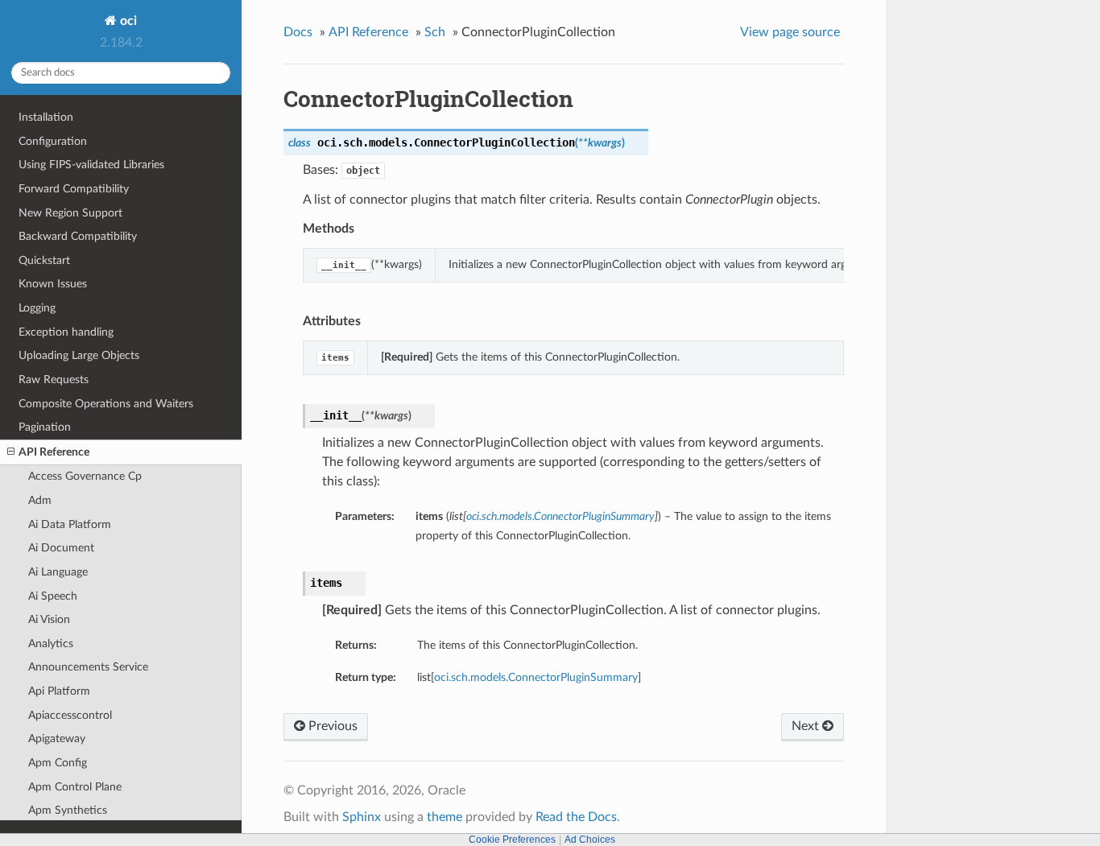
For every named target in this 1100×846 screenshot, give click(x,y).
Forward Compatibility (74, 189)
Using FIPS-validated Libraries (91, 165)
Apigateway (56, 739)
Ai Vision (49, 619)
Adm (40, 500)
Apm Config (57, 763)
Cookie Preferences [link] (512, 839)
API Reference (54, 452)
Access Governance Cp (85, 476)
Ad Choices (589, 839)
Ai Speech (52, 596)
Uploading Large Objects (79, 355)
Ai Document (61, 548)
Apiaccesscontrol (70, 715)
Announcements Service (88, 667)
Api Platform (59, 691)
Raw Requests (54, 379)
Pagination (45, 427)
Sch (434, 32)
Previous (331, 726)
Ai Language (58, 572)
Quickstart (44, 260)
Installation (46, 117)
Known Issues (53, 284)
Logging (37, 308)
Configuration (53, 141)
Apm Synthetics (67, 810)
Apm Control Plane (75, 787)
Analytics (50, 644)
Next (807, 726)
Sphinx (361, 817)
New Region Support (70, 213)
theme (444, 817)
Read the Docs (576, 817)
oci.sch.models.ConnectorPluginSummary (536, 677)
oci (127, 20)
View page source (790, 32)
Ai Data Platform (69, 524)
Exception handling (66, 332)
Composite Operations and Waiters (106, 404)
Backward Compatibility (78, 236)
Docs (297, 32)
